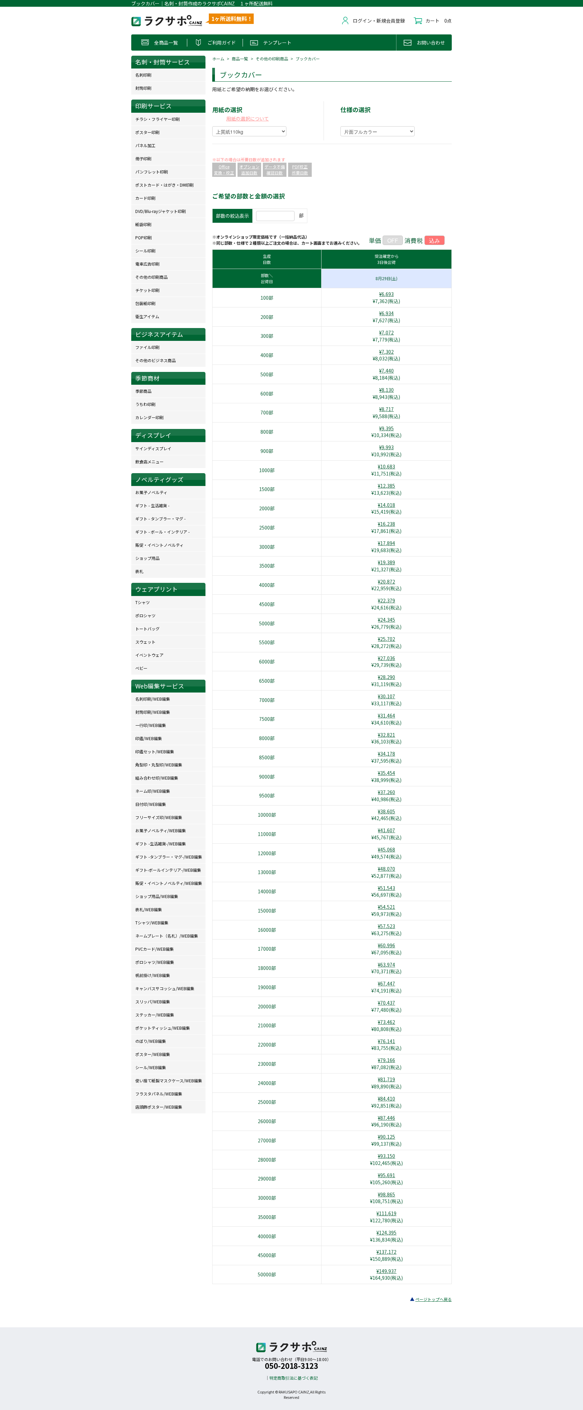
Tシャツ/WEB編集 (151, 922)
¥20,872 (386, 581)
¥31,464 (386, 715)
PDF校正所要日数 (300, 169)
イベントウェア (149, 655)
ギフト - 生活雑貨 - (152, 505)
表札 (139, 571)
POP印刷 (143, 237)
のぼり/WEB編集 (150, 1041)
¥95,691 (386, 1175)
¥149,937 (386, 1271)
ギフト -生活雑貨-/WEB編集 (160, 843)
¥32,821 (386, 734)
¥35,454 (386, 772)
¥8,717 (386, 409)
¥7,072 (386, 332)
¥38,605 (386, 811)
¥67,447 (386, 983)
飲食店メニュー (149, 461)
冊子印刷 (143, 158)
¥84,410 (386, 1098)
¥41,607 (386, 830)
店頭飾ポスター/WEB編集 (158, 1107)
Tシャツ (142, 602)
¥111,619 (386, 1213)
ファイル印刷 (147, 347)
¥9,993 (386, 447)
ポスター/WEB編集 (152, 1054)
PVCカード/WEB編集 (154, 949)
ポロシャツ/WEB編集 (154, 962)
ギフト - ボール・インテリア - (162, 532)
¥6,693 (386, 294)
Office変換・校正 (224, 169)
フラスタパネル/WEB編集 (158, 1093)
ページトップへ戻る (433, 1299)
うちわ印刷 (145, 404)
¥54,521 (386, 906)
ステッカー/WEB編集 (154, 1015)
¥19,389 (386, 562)
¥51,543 (386, 888)
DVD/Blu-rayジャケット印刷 (160, 211)
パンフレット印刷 (151, 171)
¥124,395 (386, 1232)
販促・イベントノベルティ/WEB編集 (168, 883)
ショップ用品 (147, 558)
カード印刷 (145, 198)
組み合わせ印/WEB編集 (156, 778)
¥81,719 (386, 1079)
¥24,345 (386, 619)
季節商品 (143, 391)
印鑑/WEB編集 (148, 738)
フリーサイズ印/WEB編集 (158, 817)
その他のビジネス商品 (155, 360)
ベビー (141, 668)
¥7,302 (386, 351)
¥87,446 (386, 1117)
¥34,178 (386, 753)
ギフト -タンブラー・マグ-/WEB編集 (168, 857)
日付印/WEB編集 (150, 804)
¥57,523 (386, 926)
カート (432, 20)
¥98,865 (386, 1194)
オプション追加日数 (249, 169)
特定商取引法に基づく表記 (293, 1378)
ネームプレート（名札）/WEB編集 (166, 936)
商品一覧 (240, 58)
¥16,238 (386, 523)
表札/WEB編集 (148, 909)
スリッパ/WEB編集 (152, 1001)
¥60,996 (386, 945)
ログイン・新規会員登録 (379, 20)
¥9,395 (386, 428)
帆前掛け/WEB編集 (152, 975)
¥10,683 (386, 466)
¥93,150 (386, 1156)
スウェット (145, 642)
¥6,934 (386, 313)
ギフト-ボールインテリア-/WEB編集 (168, 870)
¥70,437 (386, 1002)
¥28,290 (386, 677)
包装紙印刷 (145, 303)
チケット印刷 (147, 290)
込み (434, 240)
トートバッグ (147, 628)
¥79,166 (386, 1060)
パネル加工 (145, 145)
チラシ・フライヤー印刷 (157, 119)
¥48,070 (386, 868)
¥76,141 (386, 1041)
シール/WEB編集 (150, 1067)
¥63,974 (386, 964)
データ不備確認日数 (275, 169)
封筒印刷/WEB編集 (152, 712)
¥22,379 (386, 600)
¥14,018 (386, 504)
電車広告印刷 (147, 264)
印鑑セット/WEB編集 (154, 751)
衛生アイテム (147, 316)
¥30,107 (386, 696)
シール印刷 (145, 250)
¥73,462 (386, 1022)
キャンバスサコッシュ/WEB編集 (164, 988)
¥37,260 (386, 792)
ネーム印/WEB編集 (152, 791)
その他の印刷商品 (272, 58)
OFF (392, 240)
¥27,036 (386, 658)
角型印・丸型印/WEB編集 (158, 764)
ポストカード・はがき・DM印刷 (164, 185)
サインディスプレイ (153, 448)
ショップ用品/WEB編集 (156, 896)
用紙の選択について (247, 118)
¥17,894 (386, 543)
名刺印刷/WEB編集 (152, 699)
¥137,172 (386, 1251)
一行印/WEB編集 (150, 725)
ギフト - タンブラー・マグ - (160, 518)
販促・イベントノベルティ (159, 545)
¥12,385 (386, 485)
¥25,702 (386, 638)
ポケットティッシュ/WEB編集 (162, 1028)
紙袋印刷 (143, 224)
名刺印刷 (143, 75)
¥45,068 (386, 849)
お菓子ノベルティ (151, 492)
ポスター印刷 (147, 132)
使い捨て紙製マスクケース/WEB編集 (168, 1080)
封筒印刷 (143, 88)
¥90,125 (386, 1136)
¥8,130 (386, 389)
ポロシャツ (145, 615)
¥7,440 (386, 370)
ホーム (218, 58)
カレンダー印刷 (149, 417)
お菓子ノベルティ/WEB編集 (160, 830)
